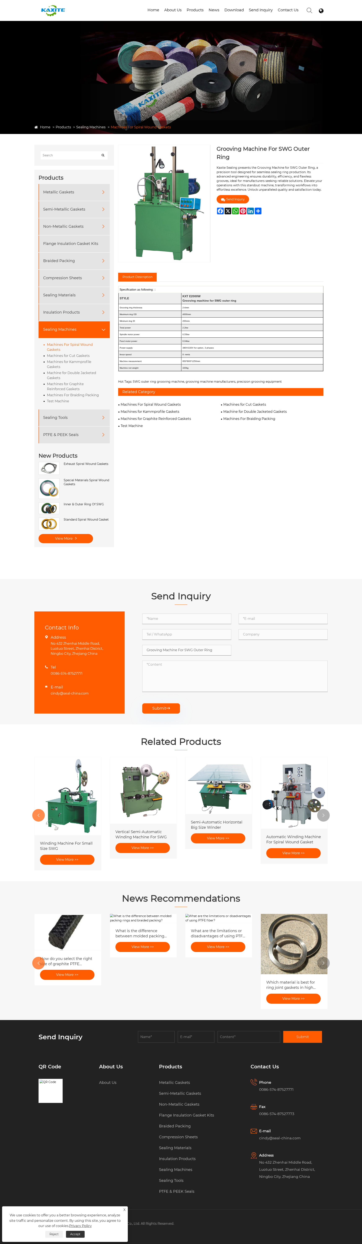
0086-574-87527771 (67, 673)
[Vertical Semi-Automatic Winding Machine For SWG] (143, 790)
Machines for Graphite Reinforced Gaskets (65, 386)
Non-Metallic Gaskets (63, 226)
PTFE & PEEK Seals (61, 434)
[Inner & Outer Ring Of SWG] (49, 504)
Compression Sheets (62, 278)
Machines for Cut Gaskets (68, 356)
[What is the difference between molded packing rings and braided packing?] (143, 918)
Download (234, 10)
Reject (54, 1234)
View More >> (67, 860)
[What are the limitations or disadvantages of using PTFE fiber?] (218, 918)
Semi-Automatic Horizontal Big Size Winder (216, 825)
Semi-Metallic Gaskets (64, 209)
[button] (38, 815)
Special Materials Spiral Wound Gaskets (86, 482)
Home (153, 10)
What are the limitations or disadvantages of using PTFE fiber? (218, 934)
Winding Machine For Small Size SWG (66, 846)
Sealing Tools (55, 417)
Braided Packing (59, 261)
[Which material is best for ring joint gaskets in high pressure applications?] (294, 944)
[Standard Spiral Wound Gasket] (49, 520)
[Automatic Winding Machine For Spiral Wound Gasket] (294, 793)
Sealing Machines (91, 127)
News (214, 10)
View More (64, 538)
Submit (161, 708)
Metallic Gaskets (58, 192)
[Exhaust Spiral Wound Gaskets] (49, 464)
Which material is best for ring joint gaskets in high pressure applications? (290, 985)
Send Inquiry (261, 10)
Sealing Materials (59, 295)
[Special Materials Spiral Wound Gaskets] (49, 480)
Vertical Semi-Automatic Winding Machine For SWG (141, 834)
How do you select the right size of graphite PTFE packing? (66, 961)
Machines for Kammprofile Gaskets (69, 364)
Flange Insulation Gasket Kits (70, 243)
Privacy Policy (80, 1226)
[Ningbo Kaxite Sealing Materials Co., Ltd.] (53, 6)
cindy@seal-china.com (70, 693)
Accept (75, 1234)
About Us (173, 10)
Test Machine (58, 401)
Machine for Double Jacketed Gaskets (71, 375)
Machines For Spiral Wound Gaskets (141, 127)
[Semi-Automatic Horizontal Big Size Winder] (218, 785)
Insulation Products (61, 312)
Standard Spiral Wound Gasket (86, 519)
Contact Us (288, 10)
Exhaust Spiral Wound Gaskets (86, 464)
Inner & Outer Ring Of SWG (84, 504)
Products (195, 10)
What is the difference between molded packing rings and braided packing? (141, 934)
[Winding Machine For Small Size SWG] (68, 796)
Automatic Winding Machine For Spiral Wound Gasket (293, 839)
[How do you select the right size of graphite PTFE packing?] (68, 932)
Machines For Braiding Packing (73, 395)
